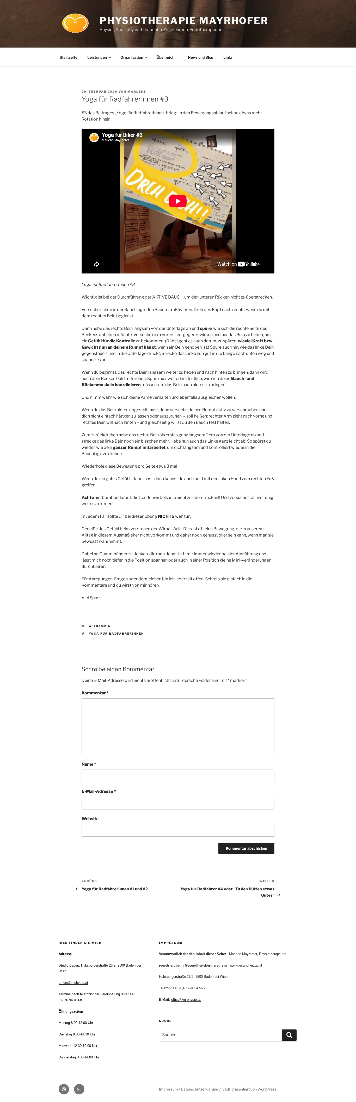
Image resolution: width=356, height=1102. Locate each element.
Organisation (131, 57)
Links (227, 57)
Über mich (165, 57)
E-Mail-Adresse (99, 791)
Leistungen (97, 57)
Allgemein (100, 626)
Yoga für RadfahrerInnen (116, 633)
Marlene (136, 91)
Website (90, 818)
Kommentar (95, 692)
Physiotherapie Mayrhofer (184, 20)
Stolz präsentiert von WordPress (249, 1089)
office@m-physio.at (73, 983)
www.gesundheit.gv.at (246, 965)
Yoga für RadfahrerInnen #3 (108, 284)
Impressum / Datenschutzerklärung (188, 1089)
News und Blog (200, 57)
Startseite (68, 57)
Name (89, 764)
